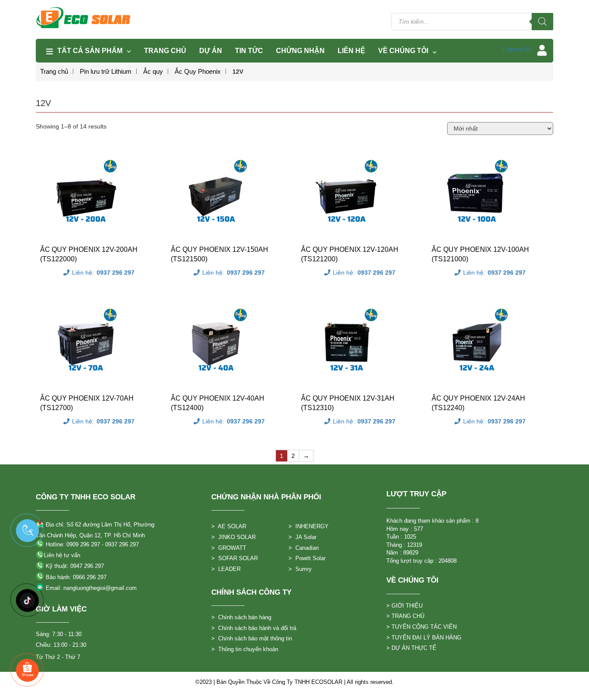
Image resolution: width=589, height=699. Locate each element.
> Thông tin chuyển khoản (244, 649)
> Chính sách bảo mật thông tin (251, 638)
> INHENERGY (308, 526)
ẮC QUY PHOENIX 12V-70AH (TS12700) (87, 403)
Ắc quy (153, 71)
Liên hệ (351, 50)
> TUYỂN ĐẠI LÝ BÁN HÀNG (423, 637)
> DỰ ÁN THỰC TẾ (411, 648)
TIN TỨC (249, 50)
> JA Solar (302, 537)
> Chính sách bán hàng (241, 617)
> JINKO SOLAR (233, 537)
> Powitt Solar (307, 558)
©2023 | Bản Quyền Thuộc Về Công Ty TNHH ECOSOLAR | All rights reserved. (294, 682)
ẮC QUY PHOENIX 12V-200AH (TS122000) (89, 254)
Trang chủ (54, 71)
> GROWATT (228, 548)
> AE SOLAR (228, 526)
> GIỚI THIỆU (404, 605)
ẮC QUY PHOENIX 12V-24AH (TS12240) (478, 403)
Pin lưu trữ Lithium (106, 71)
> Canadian (303, 548)
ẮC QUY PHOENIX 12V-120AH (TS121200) (349, 254)
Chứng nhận (300, 50)
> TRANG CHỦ (405, 616)
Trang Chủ (165, 50)
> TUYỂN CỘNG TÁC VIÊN (421, 627)
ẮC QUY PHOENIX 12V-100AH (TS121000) (480, 254)
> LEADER (226, 569)
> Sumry (300, 569)
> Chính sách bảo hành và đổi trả (253, 628)
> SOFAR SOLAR (234, 558)
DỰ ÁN (210, 50)
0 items (517, 49)
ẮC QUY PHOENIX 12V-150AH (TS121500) (219, 254)
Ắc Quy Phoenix (198, 71)
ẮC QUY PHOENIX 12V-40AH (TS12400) (217, 403)
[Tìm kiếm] (542, 21)
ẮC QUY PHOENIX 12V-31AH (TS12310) (348, 403)
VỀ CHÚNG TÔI (403, 50)
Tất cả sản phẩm (89, 50)
